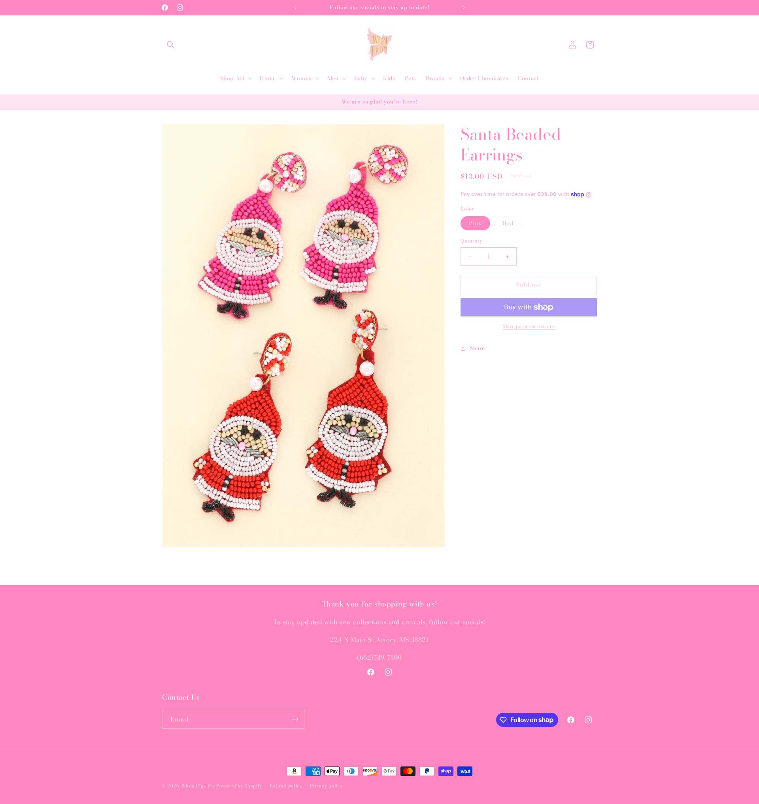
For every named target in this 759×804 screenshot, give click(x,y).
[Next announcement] (463, 7)
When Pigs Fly (198, 786)
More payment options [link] (529, 326)
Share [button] (477, 348)
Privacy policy (326, 785)
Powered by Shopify (239, 786)
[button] (170, 44)
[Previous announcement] (295, 7)
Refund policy (286, 785)
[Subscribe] (295, 719)
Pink (479, 225)
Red (512, 225)
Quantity (471, 241)
